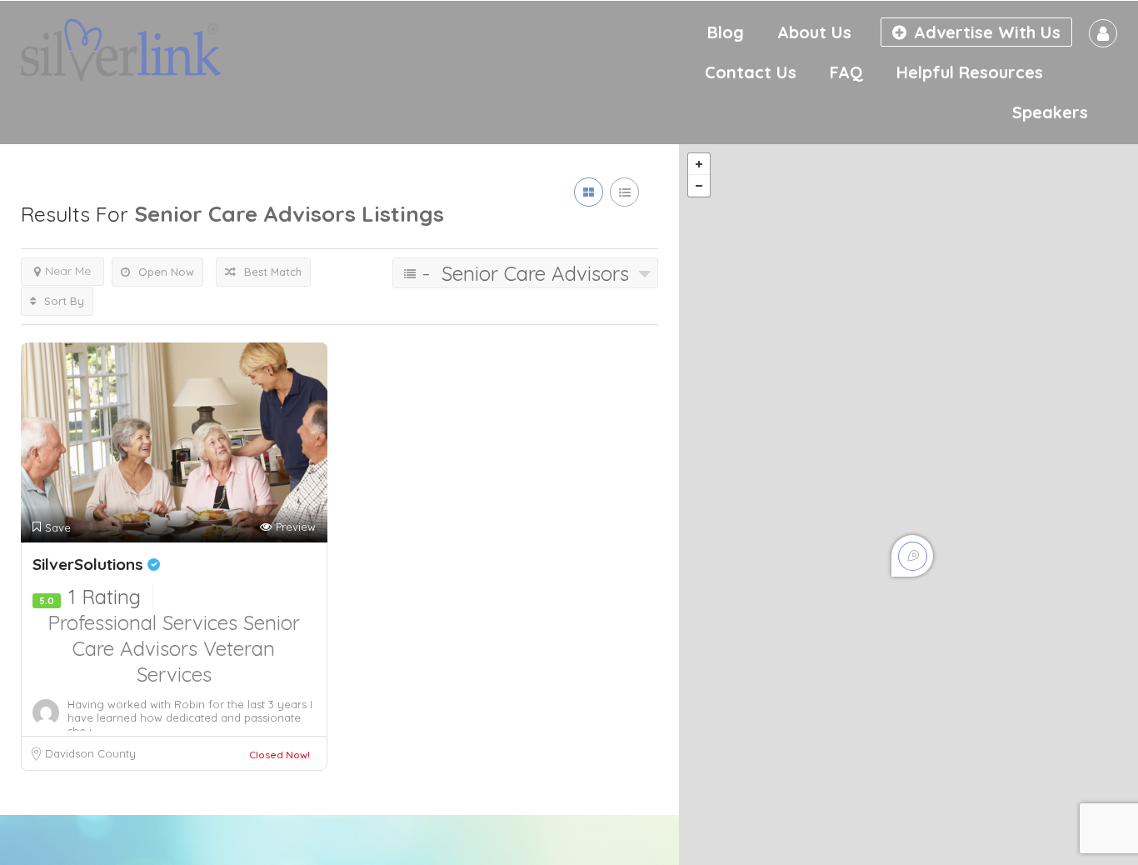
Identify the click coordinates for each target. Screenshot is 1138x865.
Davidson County (90, 753)
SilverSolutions (89, 564)
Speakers (1050, 112)
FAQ (846, 72)
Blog (725, 32)
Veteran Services (206, 661)
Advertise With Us (985, 32)
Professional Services (145, 622)
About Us (814, 32)
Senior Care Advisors (186, 635)
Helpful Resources (969, 72)
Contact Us (750, 72)
